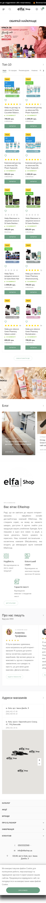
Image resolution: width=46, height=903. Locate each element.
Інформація (8, 829)
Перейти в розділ (43, 698)
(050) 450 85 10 (11, 714)
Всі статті (43, 405)
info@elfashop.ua (25, 850)
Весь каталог (43, 64)
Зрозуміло (23, 890)
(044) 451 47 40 (11, 711)
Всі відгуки (43, 615)
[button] (24, 749)
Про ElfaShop (9, 823)
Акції (4, 810)
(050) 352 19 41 (11, 728)
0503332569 (23, 845)
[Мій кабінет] (37, 9)
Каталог (6, 803)
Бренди (6, 816)
